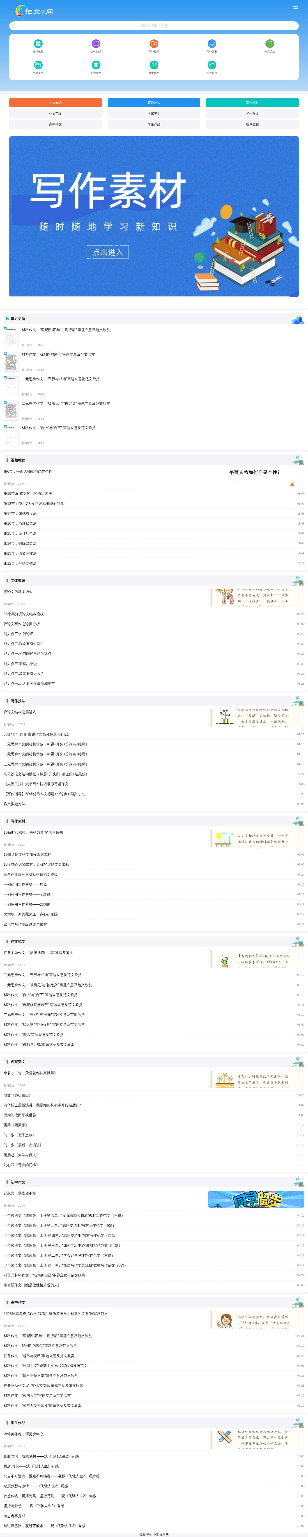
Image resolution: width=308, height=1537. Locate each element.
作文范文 (55, 113)
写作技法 (154, 102)
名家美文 (154, 113)
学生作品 (154, 124)
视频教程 (252, 124)
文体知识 (55, 102)
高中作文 (55, 124)
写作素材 (252, 102)
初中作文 (252, 113)
